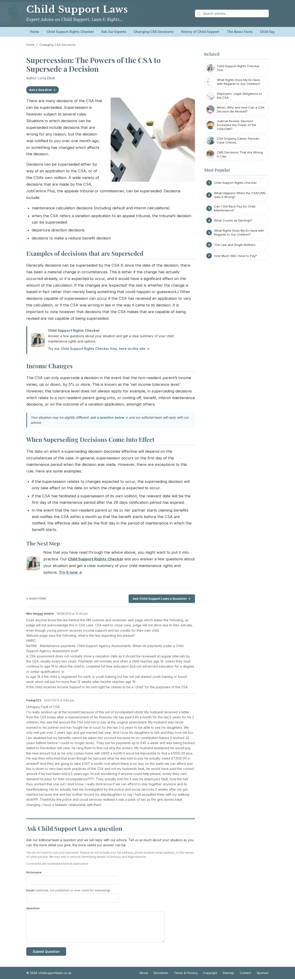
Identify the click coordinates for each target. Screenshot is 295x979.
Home (34, 32)
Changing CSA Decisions (154, 32)
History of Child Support (200, 32)
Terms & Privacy (186, 973)
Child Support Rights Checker (70, 32)
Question (33, 908)
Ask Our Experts (113, 32)
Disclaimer (160, 973)
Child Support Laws (77, 9)
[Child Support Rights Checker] (33, 564)
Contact (245, 973)
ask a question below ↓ (109, 417)
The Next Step (43, 543)
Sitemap (228, 973)
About (143, 973)
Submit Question (46, 951)
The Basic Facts (240, 32)
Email (68, 890)
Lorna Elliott (46, 78)
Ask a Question (40, 90)
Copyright (210, 973)
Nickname (33, 872)
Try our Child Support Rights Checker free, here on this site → (98, 349)
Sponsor (263, 973)
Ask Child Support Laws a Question (160, 598)
